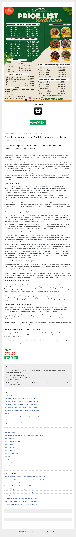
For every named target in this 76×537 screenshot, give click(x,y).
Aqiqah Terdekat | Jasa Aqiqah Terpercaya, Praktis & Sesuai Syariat (20, 404)
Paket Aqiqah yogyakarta (10, 450)
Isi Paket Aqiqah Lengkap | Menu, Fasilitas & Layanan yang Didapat (20, 498)
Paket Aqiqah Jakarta (9, 447)
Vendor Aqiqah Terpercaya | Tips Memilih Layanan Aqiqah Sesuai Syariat (22, 501)
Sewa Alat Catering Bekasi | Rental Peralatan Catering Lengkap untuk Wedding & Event (25, 479)
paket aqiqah (13, 133)
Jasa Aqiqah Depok (9, 426)
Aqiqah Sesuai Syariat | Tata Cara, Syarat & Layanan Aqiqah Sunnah (21, 401)
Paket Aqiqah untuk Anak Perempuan (25, 232)
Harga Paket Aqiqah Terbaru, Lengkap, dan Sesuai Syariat (18, 423)
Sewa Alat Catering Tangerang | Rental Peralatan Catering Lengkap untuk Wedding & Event (26, 492)
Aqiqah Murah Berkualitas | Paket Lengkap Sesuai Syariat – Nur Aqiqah (21, 398)
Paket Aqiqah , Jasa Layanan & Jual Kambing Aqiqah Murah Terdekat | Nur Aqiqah (24, 435)
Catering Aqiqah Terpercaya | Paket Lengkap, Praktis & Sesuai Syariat (21, 416)
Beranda (6, 133)
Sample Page (7, 459)
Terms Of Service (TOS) (10, 465)
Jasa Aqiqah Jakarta (9, 429)
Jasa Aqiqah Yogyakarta (10, 432)
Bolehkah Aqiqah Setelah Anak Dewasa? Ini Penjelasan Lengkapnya (20, 504)
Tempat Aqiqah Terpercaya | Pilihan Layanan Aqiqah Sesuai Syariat (20, 485)
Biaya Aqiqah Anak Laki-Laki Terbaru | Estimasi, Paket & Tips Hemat (21, 407)
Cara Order (7, 413)
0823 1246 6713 (38, 118)
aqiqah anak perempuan (42, 244)
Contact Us (7, 419)
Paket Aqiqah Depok (9, 444)
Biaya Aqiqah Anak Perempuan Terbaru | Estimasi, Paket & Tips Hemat (21, 410)
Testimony (6, 469)
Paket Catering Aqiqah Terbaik (11, 453)
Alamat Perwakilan (8, 395)
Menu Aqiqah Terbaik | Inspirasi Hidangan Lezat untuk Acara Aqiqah (21, 495)
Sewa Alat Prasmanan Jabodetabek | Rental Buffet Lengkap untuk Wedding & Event (24, 476)
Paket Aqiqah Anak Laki (10, 438)
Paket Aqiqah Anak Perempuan (12, 441)
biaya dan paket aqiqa (38, 186)
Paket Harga (7, 456)
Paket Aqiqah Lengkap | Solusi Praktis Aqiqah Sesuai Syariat (19, 489)
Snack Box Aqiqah (8, 462)
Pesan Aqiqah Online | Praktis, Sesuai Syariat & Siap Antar (18, 482)
